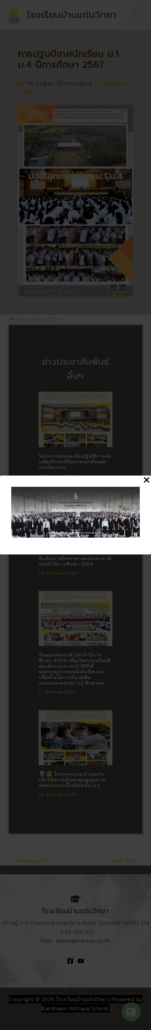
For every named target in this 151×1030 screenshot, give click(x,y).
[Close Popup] (146, 480)
